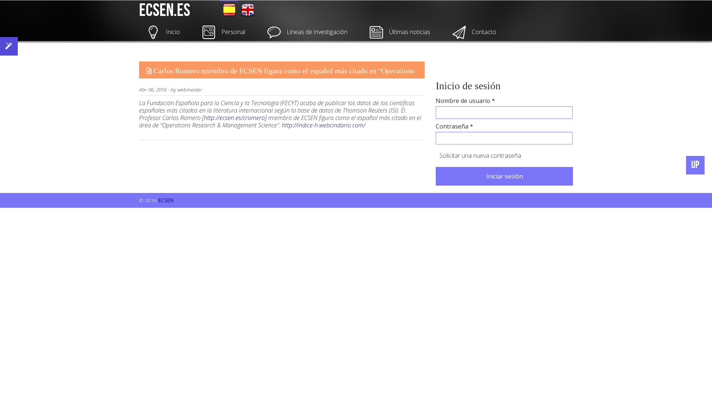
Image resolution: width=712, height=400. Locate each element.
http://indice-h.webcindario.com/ (323, 125)
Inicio (173, 32)
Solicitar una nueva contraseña (480, 155)
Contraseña (454, 126)
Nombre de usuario (465, 100)
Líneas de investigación (317, 32)
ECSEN (166, 200)
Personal (233, 32)
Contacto (484, 32)
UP (695, 165)
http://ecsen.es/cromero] (235, 118)
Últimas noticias (409, 32)
